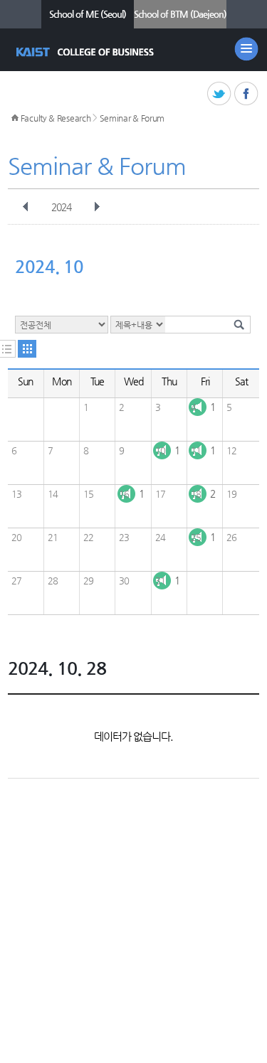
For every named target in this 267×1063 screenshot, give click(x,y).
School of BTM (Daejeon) (180, 14)
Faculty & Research (56, 118)
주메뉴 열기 (246, 49)
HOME (15, 118)
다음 (97, 207)
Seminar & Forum (132, 118)
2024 (61, 207)
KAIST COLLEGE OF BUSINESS (86, 52)
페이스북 (246, 94)
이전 (25, 207)
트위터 (219, 94)
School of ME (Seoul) (87, 14)
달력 (27, 349)
